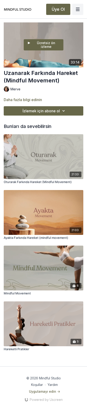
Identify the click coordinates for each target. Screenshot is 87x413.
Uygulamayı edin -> (44, 391)
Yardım (53, 385)
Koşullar (37, 385)
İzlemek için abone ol (41, 111)
